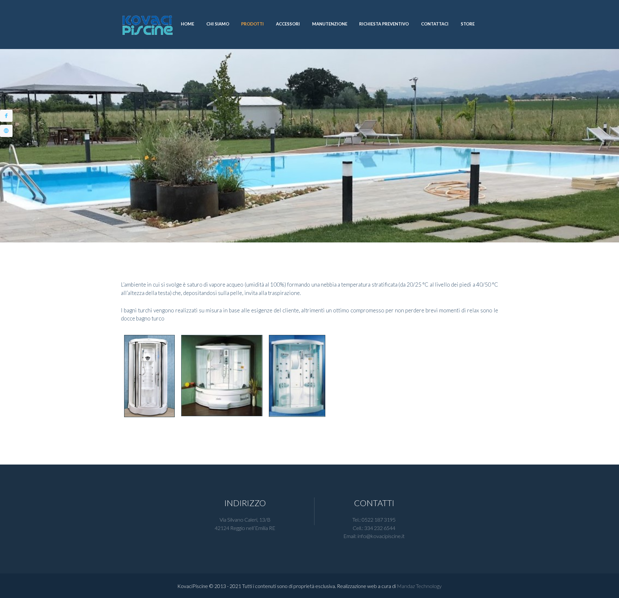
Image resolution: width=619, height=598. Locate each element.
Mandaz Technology (419, 586)
